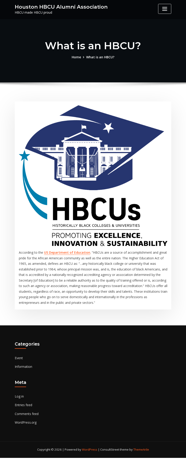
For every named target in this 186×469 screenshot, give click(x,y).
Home (76, 57)
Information (23, 366)
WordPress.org (26, 422)
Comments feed (27, 414)
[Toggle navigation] (164, 9)
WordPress (89, 449)
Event (19, 358)
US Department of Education (67, 252)
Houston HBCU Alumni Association (61, 7)
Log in (19, 396)
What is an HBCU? (100, 57)
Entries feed (23, 405)
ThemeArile (141, 449)
